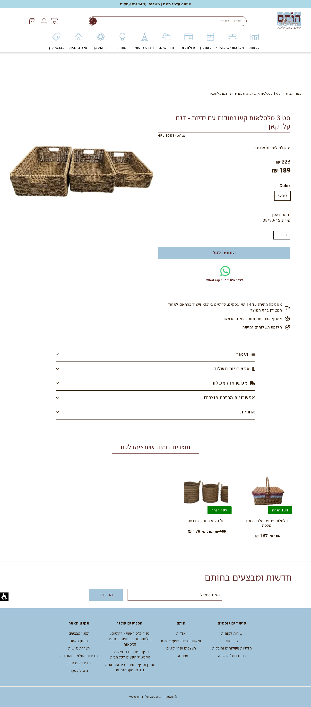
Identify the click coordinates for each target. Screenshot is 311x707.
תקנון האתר (79, 641)
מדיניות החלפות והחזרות (79, 655)
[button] (93, 21)
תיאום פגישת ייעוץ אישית (181, 641)
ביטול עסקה (79, 670)
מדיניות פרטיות (79, 663)
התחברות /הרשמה (232, 655)
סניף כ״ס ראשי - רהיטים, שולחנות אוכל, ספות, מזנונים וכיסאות (130, 639)
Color (284, 186)
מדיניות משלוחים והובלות (232, 648)
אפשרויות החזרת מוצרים (229, 397)
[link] (54, 21)
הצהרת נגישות (79, 648)
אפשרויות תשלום (232, 368)
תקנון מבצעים (79, 633)
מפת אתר (181, 655)
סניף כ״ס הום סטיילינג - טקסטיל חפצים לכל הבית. (130, 654)
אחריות (247, 412)
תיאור (243, 354)
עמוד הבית (293, 93)
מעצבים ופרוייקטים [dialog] (181, 648)
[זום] (81, 172)
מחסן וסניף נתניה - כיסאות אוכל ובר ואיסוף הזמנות (130, 667)
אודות (181, 633)
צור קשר (232, 641)
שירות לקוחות (232, 633)
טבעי (282, 195)
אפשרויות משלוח (230, 383)
